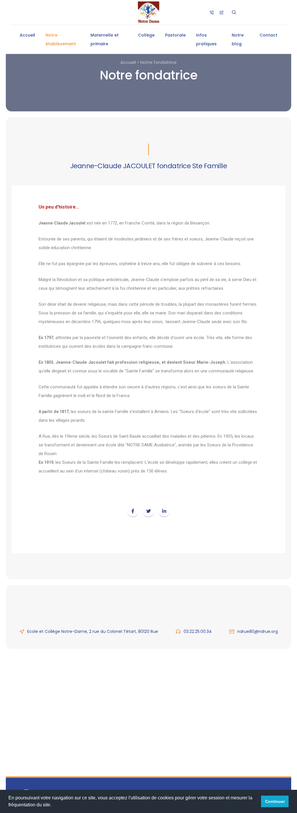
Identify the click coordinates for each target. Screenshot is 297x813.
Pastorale (175, 35)
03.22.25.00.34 (198, 631)
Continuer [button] (275, 801)
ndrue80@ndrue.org (257, 631)
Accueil (27, 35)
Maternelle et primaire (104, 39)
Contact (268, 35)
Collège (146, 35)
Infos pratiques (206, 39)
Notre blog (238, 39)
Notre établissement (61, 39)
